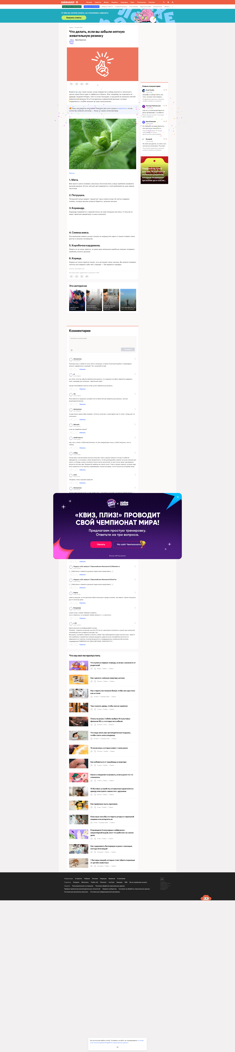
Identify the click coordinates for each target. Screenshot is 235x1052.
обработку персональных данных (117, 1043)
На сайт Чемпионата (129, 544)
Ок (117, 1047)
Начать (101, 544)
